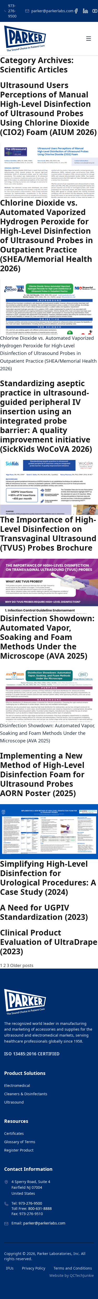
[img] (25, 38)
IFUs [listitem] (10, 1268)
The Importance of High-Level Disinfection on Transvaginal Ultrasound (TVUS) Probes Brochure (48, 533)
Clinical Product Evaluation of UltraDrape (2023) (48, 942)
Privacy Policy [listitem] (33, 1268)
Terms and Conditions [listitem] (73, 1268)
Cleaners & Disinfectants (25, 1093)
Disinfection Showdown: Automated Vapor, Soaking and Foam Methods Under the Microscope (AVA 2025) (47, 637)
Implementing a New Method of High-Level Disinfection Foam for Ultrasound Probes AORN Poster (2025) (42, 774)
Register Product (18, 1150)
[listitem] (76, 11)
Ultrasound (14, 1102)
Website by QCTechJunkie (71, 1275)
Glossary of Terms (19, 1141)
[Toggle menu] (88, 38)
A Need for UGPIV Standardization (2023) (44, 912)
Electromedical (17, 1085)
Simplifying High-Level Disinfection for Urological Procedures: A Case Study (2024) (48, 877)
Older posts (21, 965)
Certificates (14, 1133)
